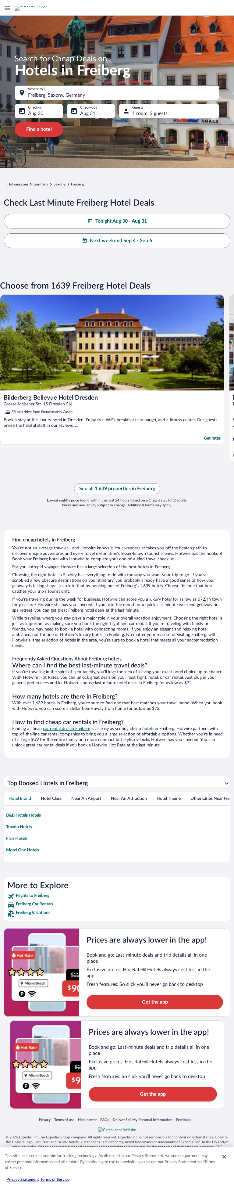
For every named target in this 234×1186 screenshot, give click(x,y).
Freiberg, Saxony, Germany (56, 95)
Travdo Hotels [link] (19, 827)
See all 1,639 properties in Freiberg (117, 488)
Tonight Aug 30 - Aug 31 (121, 221)
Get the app (155, 1002)
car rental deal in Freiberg (66, 729)
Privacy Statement (22, 1180)
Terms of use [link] (64, 1120)
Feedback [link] (183, 1120)
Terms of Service (55, 1180)
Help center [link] (87, 1120)
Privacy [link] (45, 1120)
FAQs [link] (104, 1120)
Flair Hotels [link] (16, 838)
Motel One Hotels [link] (22, 850)
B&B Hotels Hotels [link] (23, 815)
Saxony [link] (60, 184)
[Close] (224, 1156)
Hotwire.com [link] (17, 184)
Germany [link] (41, 184)
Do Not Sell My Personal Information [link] (142, 1120)
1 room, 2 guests (150, 113)
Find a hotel (39, 129)
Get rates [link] (212, 438)
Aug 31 (87, 113)
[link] (117, 896)
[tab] (20, 798)
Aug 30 (35, 113)
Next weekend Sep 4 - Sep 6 (121, 240)
